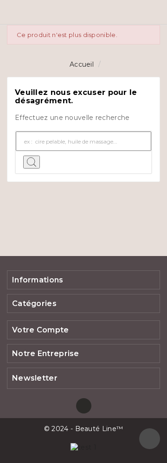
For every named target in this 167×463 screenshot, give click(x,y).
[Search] (31, 162)
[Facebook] (83, 405)
